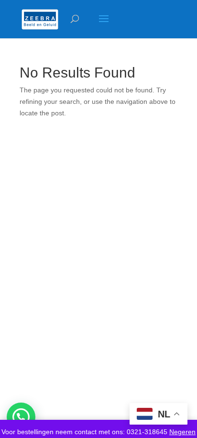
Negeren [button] (182, 432)
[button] (21, 417)
